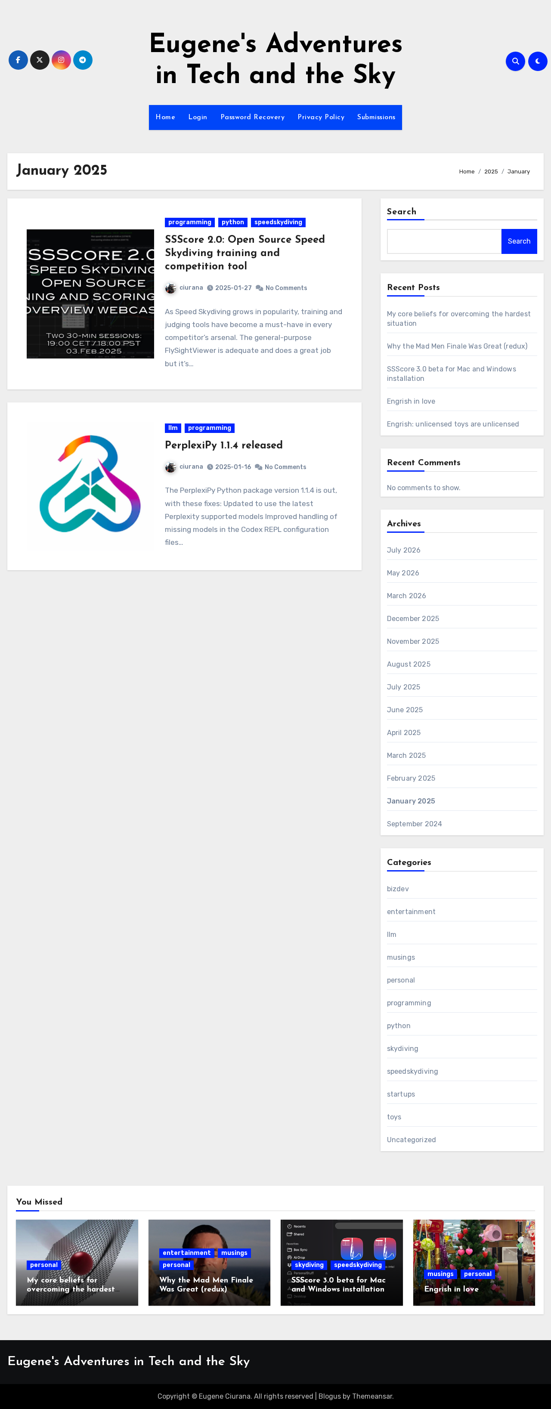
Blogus (330, 1396)
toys (394, 1117)
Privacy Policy (320, 117)
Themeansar (372, 1396)
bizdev (398, 889)
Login (197, 117)
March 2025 (406, 755)
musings (401, 957)
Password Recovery (252, 117)
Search (402, 212)
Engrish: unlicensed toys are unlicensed (453, 424)
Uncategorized (411, 1140)
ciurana (191, 287)
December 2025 (413, 619)
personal (401, 980)
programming (189, 222)
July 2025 (404, 687)
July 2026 (404, 550)
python (233, 222)
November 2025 (413, 641)
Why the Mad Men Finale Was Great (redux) (457, 346)
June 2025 (405, 710)
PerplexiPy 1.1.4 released (224, 446)
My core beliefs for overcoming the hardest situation (71, 1290)
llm (173, 428)
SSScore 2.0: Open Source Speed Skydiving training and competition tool (245, 253)
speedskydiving (278, 222)
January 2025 (411, 801)
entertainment (411, 912)
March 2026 (407, 596)
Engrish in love (411, 401)
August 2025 (408, 664)
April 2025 (404, 733)
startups (401, 1094)
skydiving (403, 1048)
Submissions (376, 117)
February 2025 (411, 778)
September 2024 (415, 824)
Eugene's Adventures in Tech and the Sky (128, 1362)
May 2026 (403, 573)
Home (165, 117)
